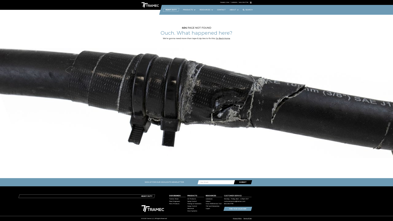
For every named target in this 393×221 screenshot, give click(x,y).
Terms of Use (247, 218)
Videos (208, 201)
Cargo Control (192, 206)
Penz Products (174, 203)
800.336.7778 (243, 2)
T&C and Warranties (212, 206)
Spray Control (192, 201)
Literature (209, 199)
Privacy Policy (237, 218)
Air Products (191, 199)
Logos (208, 208)
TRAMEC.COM (224, 2)
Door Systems (192, 211)
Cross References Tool (213, 203)
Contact (221, 10)
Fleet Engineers (174, 201)
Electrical (190, 208)
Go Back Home (223, 38)
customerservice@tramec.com (234, 201)
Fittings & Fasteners (194, 203)
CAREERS (234, 2)
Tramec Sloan (174, 199)
